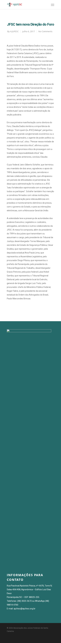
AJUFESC (14, 31)
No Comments (45, 31)
